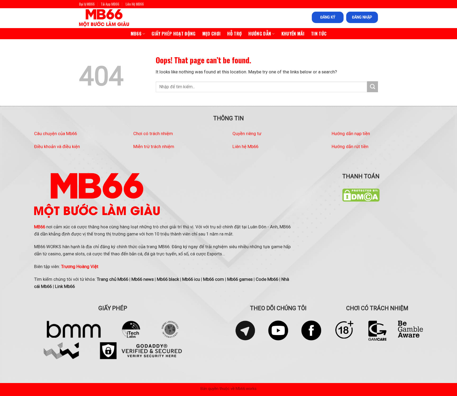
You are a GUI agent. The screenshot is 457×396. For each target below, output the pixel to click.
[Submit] (372, 86)
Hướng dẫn (259, 33)
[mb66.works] (109, 18)
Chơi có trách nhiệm (153, 133)
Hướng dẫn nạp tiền (351, 133)
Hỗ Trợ (234, 33)
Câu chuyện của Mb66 (55, 133)
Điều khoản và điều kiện (57, 146)
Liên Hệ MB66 (135, 4)
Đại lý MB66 (87, 4)
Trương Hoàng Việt (79, 266)
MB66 (136, 33)
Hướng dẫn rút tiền (350, 146)
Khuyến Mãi (292, 33)
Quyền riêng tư (246, 133)
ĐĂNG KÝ (327, 17)
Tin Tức (318, 33)
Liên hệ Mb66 (245, 146)
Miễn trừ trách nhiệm (153, 146)
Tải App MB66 (110, 4)
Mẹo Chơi (211, 33)
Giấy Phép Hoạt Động (173, 33)
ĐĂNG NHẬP (362, 17)
